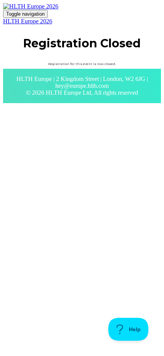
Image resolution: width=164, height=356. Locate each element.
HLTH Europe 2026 (27, 21)
